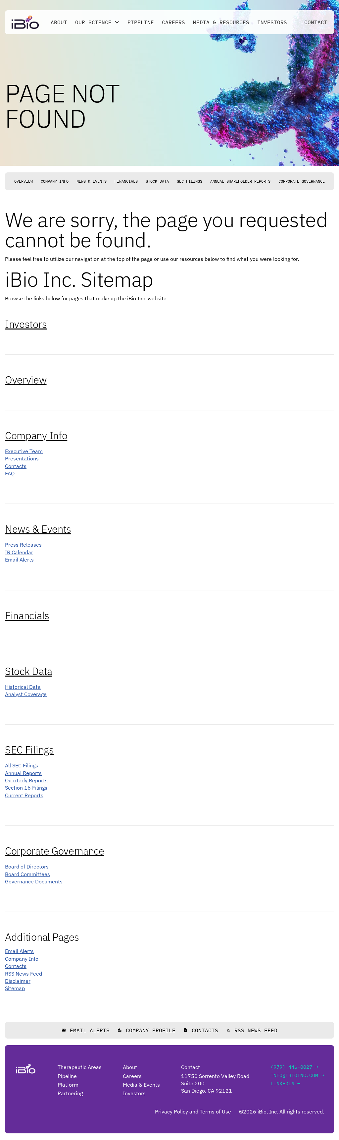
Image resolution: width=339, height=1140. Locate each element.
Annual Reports (23, 773)
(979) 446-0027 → (294, 1067)
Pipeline (140, 22)
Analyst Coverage (26, 694)
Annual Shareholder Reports (240, 181)
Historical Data (23, 687)
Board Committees (27, 874)
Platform (68, 1084)
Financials (126, 181)
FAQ (10, 473)
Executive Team (24, 451)
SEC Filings (189, 181)
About (59, 22)
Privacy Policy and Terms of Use (193, 1111)
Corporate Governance (301, 181)
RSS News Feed (23, 973)
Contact (315, 22)
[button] (97, 22)
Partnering (70, 1093)
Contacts (15, 466)
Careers (173, 22)
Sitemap (15, 988)
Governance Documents (34, 881)
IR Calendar (19, 552)
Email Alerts (19, 559)
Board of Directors (27, 866)
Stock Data (157, 181)
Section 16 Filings (26, 787)
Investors (272, 22)
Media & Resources (221, 22)
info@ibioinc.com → (297, 1075)
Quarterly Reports (26, 780)
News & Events (91, 181)
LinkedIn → (285, 1083)
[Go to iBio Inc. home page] (25, 22)
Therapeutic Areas (80, 1067)
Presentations (22, 458)
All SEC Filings (21, 765)
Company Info (55, 181)
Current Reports (24, 795)
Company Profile (146, 1030)
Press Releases (23, 544)
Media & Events (141, 1084)
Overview (23, 181)
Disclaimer (17, 981)
